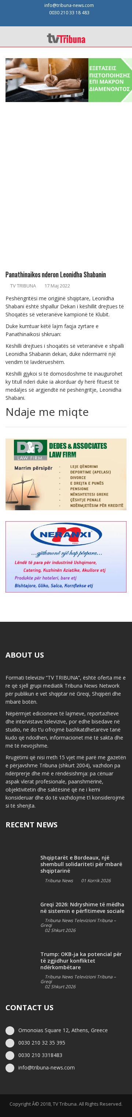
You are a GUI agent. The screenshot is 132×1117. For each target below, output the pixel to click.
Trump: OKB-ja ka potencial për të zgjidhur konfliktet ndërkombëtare (81, 961)
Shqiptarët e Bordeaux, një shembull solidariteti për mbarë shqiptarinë (81, 864)
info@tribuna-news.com (69, 5)
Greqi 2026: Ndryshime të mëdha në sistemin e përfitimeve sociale (82, 907)
